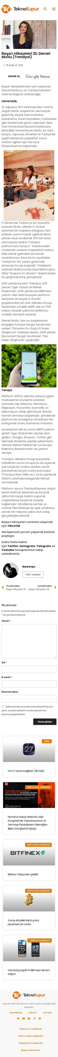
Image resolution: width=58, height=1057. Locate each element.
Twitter (12, 546)
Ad (4, 662)
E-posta (7, 677)
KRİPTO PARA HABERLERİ (30, 1036)
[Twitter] (18, 1018)
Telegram (44, 546)
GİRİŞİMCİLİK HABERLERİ (30, 1043)
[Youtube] (23, 1018)
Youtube (8, 550)
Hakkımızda (15, 1012)
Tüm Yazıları (33, 574)
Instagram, (27, 546)
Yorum (6, 620)
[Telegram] (29, 1018)
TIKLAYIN (13, 526)
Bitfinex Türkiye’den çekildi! (23, 874)
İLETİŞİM (47, 1012)
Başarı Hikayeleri (30, 1050)
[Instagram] (34, 1018)
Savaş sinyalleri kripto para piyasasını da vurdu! (23, 922)
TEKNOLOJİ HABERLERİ (30, 1029)
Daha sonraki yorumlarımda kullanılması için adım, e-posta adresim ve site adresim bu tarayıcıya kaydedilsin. (27, 710)
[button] (45, 9)
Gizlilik (33, 1012)
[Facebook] (40, 1018)
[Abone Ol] (38, 76)
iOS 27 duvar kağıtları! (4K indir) (26, 771)
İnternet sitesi (10, 691)
